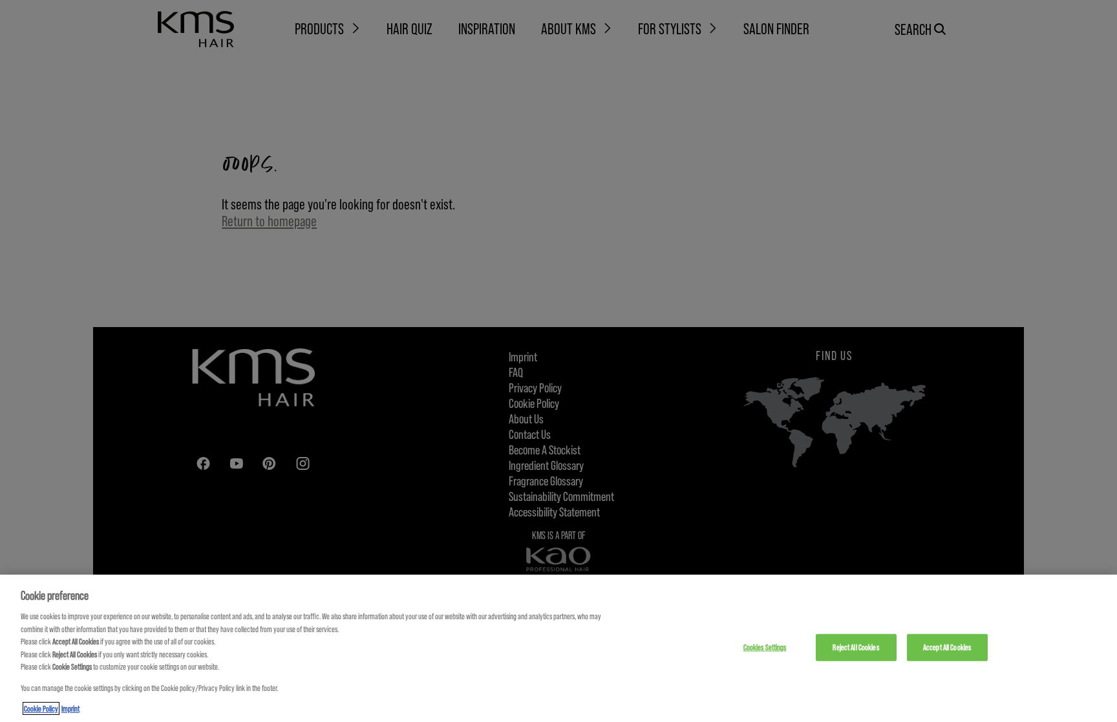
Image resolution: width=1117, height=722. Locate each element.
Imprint (70, 708)
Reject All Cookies (855, 647)
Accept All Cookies (947, 647)
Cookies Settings (765, 647)
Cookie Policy (41, 708)
